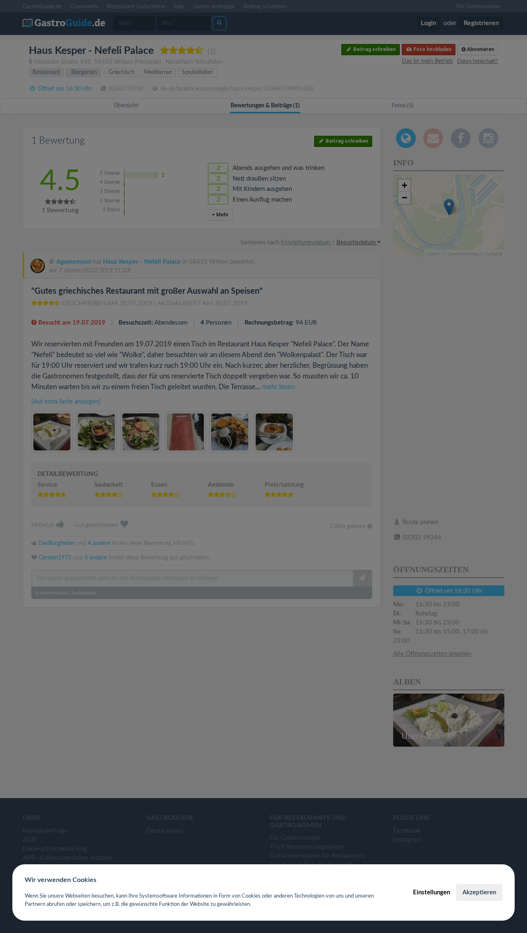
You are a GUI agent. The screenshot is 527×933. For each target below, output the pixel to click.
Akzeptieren (479, 892)
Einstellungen (431, 892)
